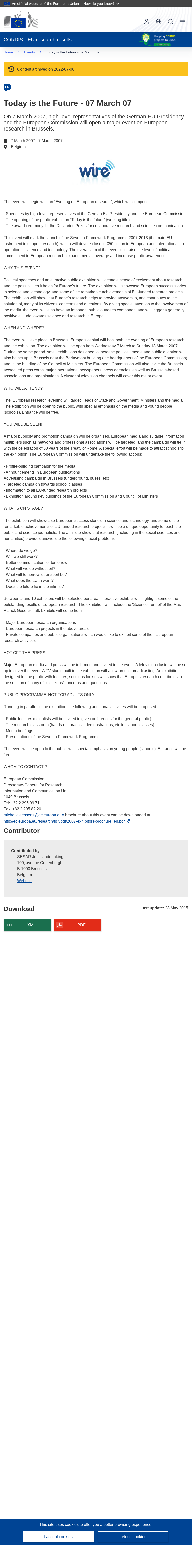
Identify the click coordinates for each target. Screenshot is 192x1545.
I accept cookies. (59, 1537)
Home (8, 52)
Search (170, 21)
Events (29, 52)
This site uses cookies (60, 1524)
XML (32, 925)
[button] (158, 21)
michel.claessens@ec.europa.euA (34, 815)
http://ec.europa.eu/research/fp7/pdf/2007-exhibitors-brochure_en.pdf (66, 821)
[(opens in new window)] (21, 19)
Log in (146, 21)
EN (7, 87)
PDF (82, 925)
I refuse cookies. (133, 1537)
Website (24, 881)
